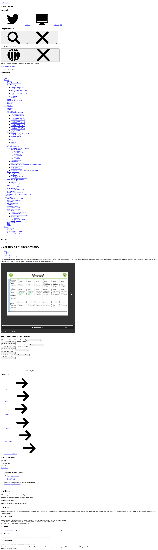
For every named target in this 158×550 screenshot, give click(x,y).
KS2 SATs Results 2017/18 (18, 130)
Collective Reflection (16, 160)
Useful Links (10, 225)
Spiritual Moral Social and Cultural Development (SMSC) (26, 164)
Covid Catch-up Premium (17, 184)
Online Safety (10, 228)
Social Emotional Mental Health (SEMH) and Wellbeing (25, 170)
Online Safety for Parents (13, 210)
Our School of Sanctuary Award (19, 176)
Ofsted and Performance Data (15, 112)
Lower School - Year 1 (16, 91)
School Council (11, 230)
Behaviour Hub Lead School (14, 100)
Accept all (9, 503)
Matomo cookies (9, 530)
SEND (9, 139)
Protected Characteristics (17, 166)
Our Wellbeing (17, 151)
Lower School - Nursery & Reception (20, 90)
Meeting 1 (16, 218)
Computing (7, 255)
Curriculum (7, 195)
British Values (14, 167)
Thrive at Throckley (16, 149)
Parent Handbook (11, 222)
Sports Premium (15, 182)
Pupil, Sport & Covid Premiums (15, 179)
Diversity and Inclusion (13, 172)
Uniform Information (12, 206)
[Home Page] (8, 66)
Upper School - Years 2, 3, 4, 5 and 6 (20, 93)
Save (15, 548)
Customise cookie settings (20, 503)
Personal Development (13, 146)
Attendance (10, 201)
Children (6, 227)
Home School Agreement (17, 189)
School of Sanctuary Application (19, 178)
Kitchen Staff (14, 96)
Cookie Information (12, 478)
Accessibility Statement (13, 476)
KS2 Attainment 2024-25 (17, 115)
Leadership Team (15, 86)
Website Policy (11, 479)
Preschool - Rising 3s (16, 135)
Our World (16, 157)
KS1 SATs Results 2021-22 (18, 123)
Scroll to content (5, 3)
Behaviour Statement (12, 188)
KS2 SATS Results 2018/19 (18, 127)
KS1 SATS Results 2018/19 (18, 126)
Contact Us (10, 105)
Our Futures (17, 158)
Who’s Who (10, 84)
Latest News (7, 401)
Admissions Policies (16, 186)
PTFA (8, 224)
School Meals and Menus (13, 209)
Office (12, 94)
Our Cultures (17, 154)
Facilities (13, 97)
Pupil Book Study (12, 99)
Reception (13, 137)
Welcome (9, 81)
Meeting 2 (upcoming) (19, 219)
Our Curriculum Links (16, 169)
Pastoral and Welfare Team (17, 87)
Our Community (18, 155)
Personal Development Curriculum (20, 148)
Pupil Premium (14, 181)
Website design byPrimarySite (12, 484)
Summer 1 (13, 142)
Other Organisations (16, 221)
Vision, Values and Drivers (14, 83)
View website (4, 468)
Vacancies (9, 103)
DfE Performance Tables (17, 114)
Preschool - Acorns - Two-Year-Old (20, 133)
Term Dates (10, 204)
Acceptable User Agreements (18, 212)
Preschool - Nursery (16, 136)
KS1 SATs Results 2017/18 (18, 129)
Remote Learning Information (15, 192)
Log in (5, 235)
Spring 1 (13, 140)
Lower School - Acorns (17, 88)
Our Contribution (18, 152)
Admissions (10, 108)
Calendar (9, 109)
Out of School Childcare (13, 207)
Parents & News (8, 197)
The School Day (11, 111)
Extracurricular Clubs (12, 203)
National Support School (10, 454)
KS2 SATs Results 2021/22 (18, 124)
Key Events (14, 175)
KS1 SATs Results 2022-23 (18, 120)
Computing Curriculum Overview (13, 257)
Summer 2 (13, 143)
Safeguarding (10, 145)
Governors (10, 102)
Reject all (3, 503)
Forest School (14, 161)
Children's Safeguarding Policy (15, 233)
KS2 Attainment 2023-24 (17, 118)
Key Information (8, 106)
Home (5, 78)
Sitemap (6, 473)
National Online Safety (16, 213)
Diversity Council (15, 173)
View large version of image (34, 340)
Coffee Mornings (15, 216)
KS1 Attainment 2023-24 (17, 117)
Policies (9, 185)
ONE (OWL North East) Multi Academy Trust (19, 194)
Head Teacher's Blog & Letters (15, 198)
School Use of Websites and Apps (19, 215)
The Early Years (11, 132)
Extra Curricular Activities (17, 163)
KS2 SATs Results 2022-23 (18, 121)
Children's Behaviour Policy (14, 231)
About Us (6, 80)
